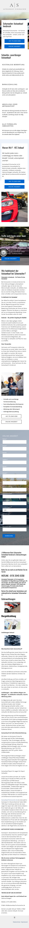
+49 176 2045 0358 (14, 41)
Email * (5, 446)
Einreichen (9, 536)
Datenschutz (17, 922)
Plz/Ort (5, 453)
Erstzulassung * (7, 480)
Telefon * (5, 459)
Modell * (5, 473)
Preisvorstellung (7, 487)
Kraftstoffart (6, 500)
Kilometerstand (7, 493)
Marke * (5, 466)
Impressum (24, 922)
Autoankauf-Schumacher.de (9, 800)
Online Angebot (14, 46)
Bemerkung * (6, 514)
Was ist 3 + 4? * (7, 527)
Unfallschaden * (7, 507)
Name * (5, 439)
